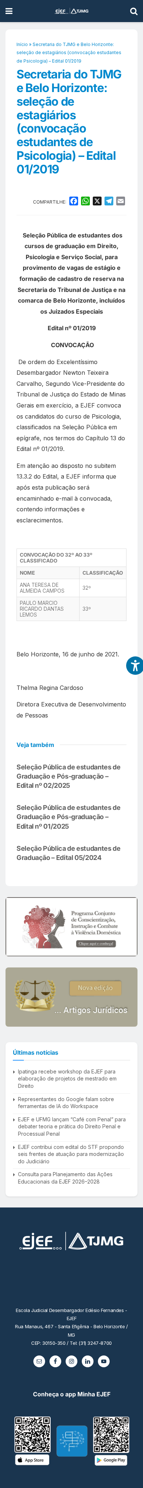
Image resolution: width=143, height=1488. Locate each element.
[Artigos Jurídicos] (72, 997)
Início (22, 44)
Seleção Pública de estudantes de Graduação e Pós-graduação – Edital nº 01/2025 (68, 817)
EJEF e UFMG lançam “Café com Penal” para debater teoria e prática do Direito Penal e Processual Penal (72, 1126)
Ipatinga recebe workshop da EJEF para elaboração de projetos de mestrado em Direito (67, 1078)
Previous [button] (14, 927)
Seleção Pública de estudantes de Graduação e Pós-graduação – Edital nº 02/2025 (68, 776)
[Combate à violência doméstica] (72, 926)
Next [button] (129, 927)
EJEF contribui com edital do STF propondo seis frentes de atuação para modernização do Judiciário (71, 1154)
